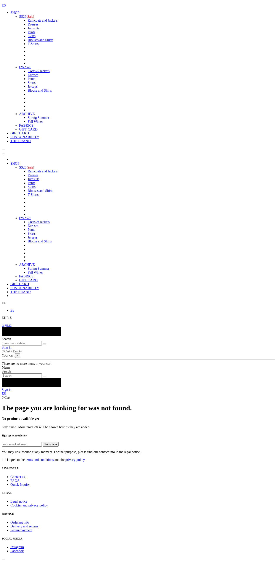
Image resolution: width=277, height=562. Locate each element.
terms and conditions (40, 460)
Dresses (33, 24)
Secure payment (21, 530)
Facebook (17, 551)
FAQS (14, 480)
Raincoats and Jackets (43, 20)
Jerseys (32, 86)
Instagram (17, 547)
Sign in (6, 325)
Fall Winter (35, 121)
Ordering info (19, 522)
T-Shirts (33, 44)
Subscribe (50, 444)
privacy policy (75, 460)
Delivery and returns (24, 526)
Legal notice (18, 501)
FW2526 (25, 67)
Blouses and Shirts (40, 40)
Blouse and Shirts (40, 90)
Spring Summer (38, 117)
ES (4, 5)
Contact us (17, 477)
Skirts (31, 36)
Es (12, 310)
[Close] (3, 153)
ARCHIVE (27, 114)
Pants (31, 32)
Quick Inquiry (20, 484)
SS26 (26, 16)
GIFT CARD (28, 129)
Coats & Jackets (39, 71)
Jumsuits (33, 28)
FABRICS (26, 125)
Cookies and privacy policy (29, 505)
